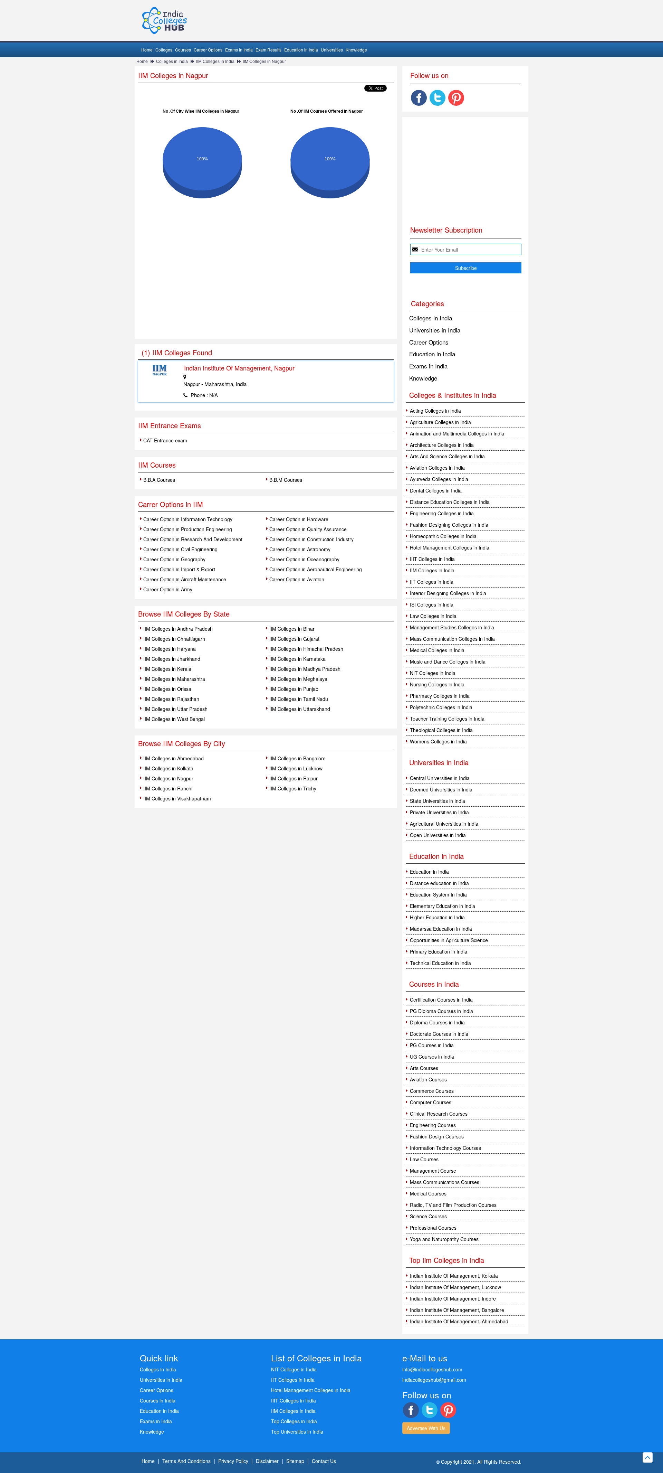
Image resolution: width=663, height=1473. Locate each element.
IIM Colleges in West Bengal (174, 718)
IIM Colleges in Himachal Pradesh (306, 648)
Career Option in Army (167, 589)
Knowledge (356, 50)
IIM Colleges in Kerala (167, 668)
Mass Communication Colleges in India (452, 638)
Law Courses (424, 1159)
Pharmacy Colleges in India (440, 695)
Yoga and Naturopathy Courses (444, 1239)
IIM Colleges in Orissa (167, 688)
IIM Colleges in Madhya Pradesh (304, 668)
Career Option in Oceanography (304, 559)
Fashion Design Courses (437, 1136)
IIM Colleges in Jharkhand (171, 658)
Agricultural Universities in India (444, 823)
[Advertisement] (266, 286)
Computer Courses (430, 1102)
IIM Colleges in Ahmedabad (173, 758)
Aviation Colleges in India (437, 467)
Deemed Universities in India (441, 789)
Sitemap (295, 1460)
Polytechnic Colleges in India (441, 707)
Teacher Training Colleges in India (447, 718)
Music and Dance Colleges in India (448, 661)
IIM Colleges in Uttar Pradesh (175, 708)
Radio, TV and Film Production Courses (453, 1204)
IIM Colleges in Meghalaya (298, 678)
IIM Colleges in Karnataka (297, 658)
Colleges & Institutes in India (452, 395)
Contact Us (324, 1460)
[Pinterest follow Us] (456, 97)
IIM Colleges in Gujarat (294, 638)
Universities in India (434, 330)
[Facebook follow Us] (418, 97)
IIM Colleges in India (215, 61)
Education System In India (438, 894)
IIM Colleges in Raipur (293, 778)
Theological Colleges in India (441, 729)
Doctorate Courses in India (439, 1033)
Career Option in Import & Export (179, 569)
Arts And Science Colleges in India (447, 456)
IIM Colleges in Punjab (293, 688)
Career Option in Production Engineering (187, 529)
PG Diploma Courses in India (441, 1010)
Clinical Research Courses (439, 1113)
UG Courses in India (432, 1056)
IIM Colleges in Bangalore (297, 758)
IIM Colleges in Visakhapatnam (177, 798)
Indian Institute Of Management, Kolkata (454, 1275)
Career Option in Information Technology (187, 519)
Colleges (163, 50)
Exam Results (268, 50)
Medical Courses (428, 1193)
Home (147, 50)
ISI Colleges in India (431, 604)
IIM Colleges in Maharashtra (174, 678)
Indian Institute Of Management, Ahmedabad (459, 1321)
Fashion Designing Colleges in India (449, 524)
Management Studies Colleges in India (452, 627)
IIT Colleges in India (431, 581)
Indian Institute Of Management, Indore (453, 1298)
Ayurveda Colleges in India (439, 479)
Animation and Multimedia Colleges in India (457, 433)
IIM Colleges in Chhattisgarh (174, 638)
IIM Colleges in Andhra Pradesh (178, 628)
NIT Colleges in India (432, 672)
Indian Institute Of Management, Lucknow (455, 1287)
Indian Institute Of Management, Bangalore (457, 1309)
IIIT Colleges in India (432, 558)
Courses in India (157, 1400)
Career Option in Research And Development (192, 539)
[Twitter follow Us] (437, 97)
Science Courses (428, 1216)
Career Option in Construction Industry (311, 539)
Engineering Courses (433, 1125)
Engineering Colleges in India (442, 513)
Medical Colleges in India (437, 650)
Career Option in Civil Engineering (180, 549)
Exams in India (239, 50)
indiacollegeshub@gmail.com (434, 1379)
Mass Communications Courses (444, 1182)
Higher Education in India (437, 917)
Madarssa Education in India (441, 928)
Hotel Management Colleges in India (449, 547)
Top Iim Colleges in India (446, 1260)
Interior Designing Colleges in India (448, 593)
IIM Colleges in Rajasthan (171, 698)
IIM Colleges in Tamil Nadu (298, 698)
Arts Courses (424, 1067)
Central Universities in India (440, 778)
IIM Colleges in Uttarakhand (299, 708)
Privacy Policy (233, 1460)
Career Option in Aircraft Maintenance (184, 579)
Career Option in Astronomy (299, 549)
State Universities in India (437, 800)
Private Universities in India (439, 812)
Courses (183, 50)
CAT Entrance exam (165, 440)
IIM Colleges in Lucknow (296, 768)
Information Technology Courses (445, 1147)
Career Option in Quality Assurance (308, 529)
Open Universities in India (438, 835)
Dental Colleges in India (436, 490)
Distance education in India (439, 883)
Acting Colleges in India (435, 410)
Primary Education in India (438, 951)
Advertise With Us (426, 1428)
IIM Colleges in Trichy (292, 788)
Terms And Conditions (186, 1460)
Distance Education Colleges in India (450, 501)
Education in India (301, 50)
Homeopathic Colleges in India (443, 536)
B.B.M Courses (285, 479)
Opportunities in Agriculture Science (449, 940)
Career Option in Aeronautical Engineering (315, 569)
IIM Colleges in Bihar (292, 628)
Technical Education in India (440, 962)
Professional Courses (433, 1227)
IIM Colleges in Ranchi (167, 788)
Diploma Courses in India (437, 1022)
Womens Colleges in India (438, 741)
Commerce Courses (432, 1090)
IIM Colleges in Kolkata (168, 768)
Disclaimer (267, 1460)
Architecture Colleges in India (442, 444)
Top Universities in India (297, 1431)
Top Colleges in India (294, 1421)
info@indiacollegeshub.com (432, 1369)
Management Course (433, 1170)
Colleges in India (172, 61)
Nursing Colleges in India (437, 684)
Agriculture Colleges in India (440, 422)
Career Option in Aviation (296, 579)
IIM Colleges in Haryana (169, 648)
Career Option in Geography (174, 559)
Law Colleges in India (433, 615)
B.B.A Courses (159, 479)
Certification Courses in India (441, 999)
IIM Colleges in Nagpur (264, 61)
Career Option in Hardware (298, 519)
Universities (332, 50)
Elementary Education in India (442, 905)
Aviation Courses (428, 1079)
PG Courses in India (432, 1045)
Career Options (208, 50)
